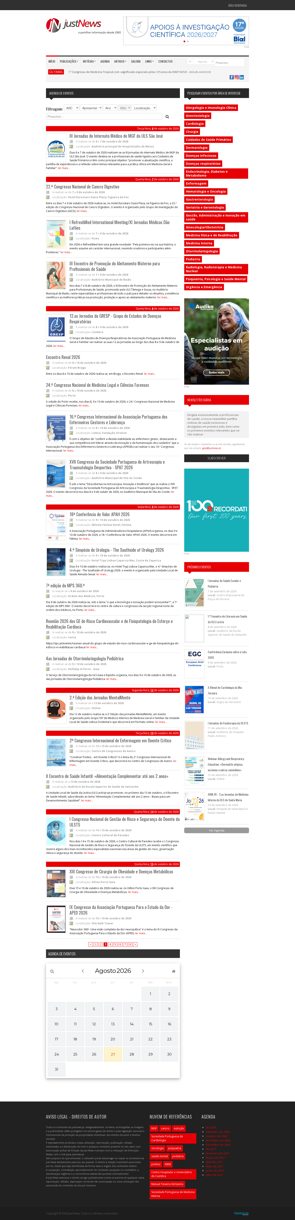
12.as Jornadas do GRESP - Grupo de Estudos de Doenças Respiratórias (115, 319)
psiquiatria (174, 1148)
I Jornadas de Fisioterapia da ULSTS (228, 723)
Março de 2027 (215, 1158)
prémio (155, 1164)
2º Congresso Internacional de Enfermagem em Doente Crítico (120, 740)
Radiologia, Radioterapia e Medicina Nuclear (214, 269)
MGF (154, 1128)
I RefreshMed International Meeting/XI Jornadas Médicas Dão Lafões (120, 225)
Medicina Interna (199, 243)
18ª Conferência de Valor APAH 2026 (100, 514)
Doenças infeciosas (201, 155)
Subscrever (217, 458)
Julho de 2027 (214, 1175)
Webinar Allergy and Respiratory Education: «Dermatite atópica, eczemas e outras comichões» (226, 764)
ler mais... (64, 168)
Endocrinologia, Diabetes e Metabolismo (207, 173)
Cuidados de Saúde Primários (208, 139)
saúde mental (159, 1156)
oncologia (157, 1148)
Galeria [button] (136, 61)
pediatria (178, 1156)
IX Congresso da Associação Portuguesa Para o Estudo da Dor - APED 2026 (121, 910)
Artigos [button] (119, 61)
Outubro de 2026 (217, 1136)
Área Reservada (237, 5)
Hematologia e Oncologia (206, 191)
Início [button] (51, 61)
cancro (165, 1128)
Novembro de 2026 (218, 1140)
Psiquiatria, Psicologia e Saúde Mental (216, 279)
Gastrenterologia (199, 199)
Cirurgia (192, 132)
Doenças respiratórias (203, 163)
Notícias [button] (88, 61)
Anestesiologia (197, 116)
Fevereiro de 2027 (217, 1153)
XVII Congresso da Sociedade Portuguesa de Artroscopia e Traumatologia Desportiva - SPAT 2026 (117, 464)
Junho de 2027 (215, 1171)
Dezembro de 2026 (218, 1145)
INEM (168, 1164)
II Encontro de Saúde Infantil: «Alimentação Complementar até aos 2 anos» (107, 776)
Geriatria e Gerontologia (205, 207)
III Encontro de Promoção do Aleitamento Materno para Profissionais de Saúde (115, 266)
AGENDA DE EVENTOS (62, 953)
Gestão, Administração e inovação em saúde (215, 217)
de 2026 (211, 1127)
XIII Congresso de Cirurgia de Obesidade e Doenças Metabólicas (121, 871)
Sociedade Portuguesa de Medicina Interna (173, 1194)
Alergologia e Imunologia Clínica (211, 108)
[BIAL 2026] (186, 30)
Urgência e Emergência (204, 287)
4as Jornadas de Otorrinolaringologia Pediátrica (85, 658)
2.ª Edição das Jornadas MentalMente (100, 697)
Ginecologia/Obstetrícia (204, 227)
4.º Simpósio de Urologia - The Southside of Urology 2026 (117, 550)
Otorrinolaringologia (202, 251)
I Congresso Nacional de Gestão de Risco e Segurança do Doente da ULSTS (125, 822)
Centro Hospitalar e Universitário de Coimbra (171, 1174)
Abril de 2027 (214, 1162)
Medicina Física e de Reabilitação (211, 235)
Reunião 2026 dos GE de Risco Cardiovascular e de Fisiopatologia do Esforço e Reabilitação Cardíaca (109, 624)
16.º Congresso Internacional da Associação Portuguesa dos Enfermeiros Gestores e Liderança (118, 419)
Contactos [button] (165, 61)
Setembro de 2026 (218, 1132)
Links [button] (148, 61)
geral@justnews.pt (211, 448)
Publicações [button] (68, 61)
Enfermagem (196, 183)
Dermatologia (197, 147)
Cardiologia (195, 124)
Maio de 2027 (214, 1166)
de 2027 (211, 1149)
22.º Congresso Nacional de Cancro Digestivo (82, 186)
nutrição (179, 1128)
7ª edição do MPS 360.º (65, 585)
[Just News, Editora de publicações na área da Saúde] (84, 28)
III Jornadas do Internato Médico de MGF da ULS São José (116, 136)
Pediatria (193, 259)
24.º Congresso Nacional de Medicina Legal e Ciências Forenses (97, 385)
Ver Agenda (216, 830)
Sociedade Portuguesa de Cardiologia (167, 1138)
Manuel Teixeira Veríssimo (167, 1184)
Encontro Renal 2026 (63, 357)
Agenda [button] (105, 61)
